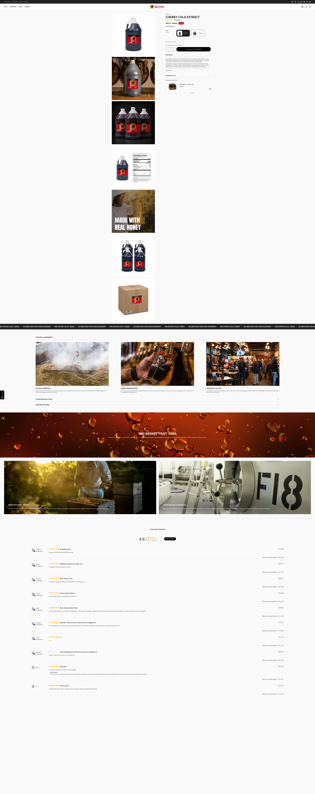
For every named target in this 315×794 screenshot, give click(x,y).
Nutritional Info (170, 75)
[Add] (194, 88)
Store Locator (7, 1)
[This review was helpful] (278, 631)
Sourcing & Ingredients (44, 337)
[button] (5, 7)
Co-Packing (15, 1)
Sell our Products (24, 1)
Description (169, 55)
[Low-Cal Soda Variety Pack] (202, 86)
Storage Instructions (44, 399)
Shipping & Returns (42, 405)
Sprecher (168, 14)
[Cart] (310, 6)
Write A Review (170, 539)
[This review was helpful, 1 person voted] (278, 572)
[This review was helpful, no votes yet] (278, 557)
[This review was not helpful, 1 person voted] (281, 679)
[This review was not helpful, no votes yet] (281, 557)
